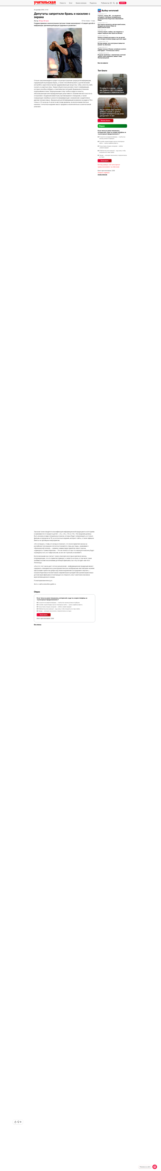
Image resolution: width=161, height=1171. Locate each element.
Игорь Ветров (44, 21)
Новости (63, 3)
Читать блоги (105, 120)
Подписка (93, 3)
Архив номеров (81, 3)
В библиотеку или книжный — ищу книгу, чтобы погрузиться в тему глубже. (59, 609)
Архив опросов (102, 174)
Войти (122, 3)
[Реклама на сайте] (155, 1167)
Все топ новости (103, 63)
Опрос (102, 126)
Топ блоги (102, 70)
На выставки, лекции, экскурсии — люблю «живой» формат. (55, 606)
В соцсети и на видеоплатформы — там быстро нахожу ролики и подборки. (59, 602)
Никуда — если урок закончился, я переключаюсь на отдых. (55, 611)
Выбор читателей (110, 10)
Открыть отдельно (104, 172)
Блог (70, 3)
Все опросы (37, 624)
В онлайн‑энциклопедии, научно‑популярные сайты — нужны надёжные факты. (60, 604)
